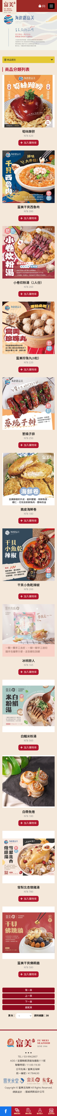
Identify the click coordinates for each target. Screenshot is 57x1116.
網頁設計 (17, 1091)
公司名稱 (20, 1069)
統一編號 (21, 1073)
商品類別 (11, 59)
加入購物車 (30, 142)
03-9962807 (31, 1056)
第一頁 (28, 990)
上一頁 (28, 995)
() (43, 6)
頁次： (11, 1015)
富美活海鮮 (9, 7)
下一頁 (28, 1001)
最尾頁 (28, 1007)
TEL (20, 1056)
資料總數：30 (41, 1015)
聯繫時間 (20, 1064)
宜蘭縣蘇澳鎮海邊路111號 (31, 1060)
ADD (12, 1060)
